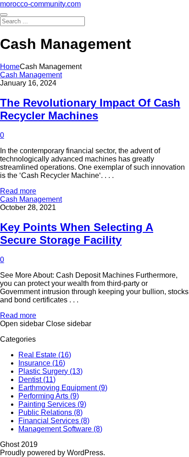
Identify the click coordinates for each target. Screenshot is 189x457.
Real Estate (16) (44, 355)
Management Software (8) (60, 429)
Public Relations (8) (50, 412)
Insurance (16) (41, 363)
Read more (18, 191)
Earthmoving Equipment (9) (62, 388)
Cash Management (31, 75)
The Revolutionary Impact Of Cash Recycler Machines (90, 109)
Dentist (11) (37, 379)
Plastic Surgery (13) (50, 371)
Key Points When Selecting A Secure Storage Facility (76, 233)
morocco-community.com (40, 4)
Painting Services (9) (52, 404)
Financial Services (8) (53, 421)
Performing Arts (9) (48, 396)
